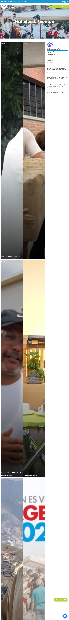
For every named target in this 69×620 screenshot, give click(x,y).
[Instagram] (67, 2)
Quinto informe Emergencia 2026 (56, 92)
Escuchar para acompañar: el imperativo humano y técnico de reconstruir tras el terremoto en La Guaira (11, 474)
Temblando (26, 258)
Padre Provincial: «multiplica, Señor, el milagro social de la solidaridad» (57, 85)
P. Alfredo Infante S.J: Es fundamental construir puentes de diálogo (57, 77)
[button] (50, 7)
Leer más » (49, 57)
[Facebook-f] (63, 2)
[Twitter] (65, 2)
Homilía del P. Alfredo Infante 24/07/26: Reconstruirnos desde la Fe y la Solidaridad (57, 53)
